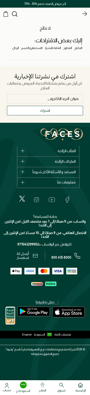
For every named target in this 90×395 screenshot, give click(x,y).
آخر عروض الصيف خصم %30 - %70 (45, 3)
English (27, 334)
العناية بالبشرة (53, 48)
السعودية (39, 334)
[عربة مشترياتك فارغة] (6, 13)
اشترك (45, 110)
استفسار (23, 258)
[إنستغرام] (36, 199)
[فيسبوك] (67, 199)
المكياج (78, 48)
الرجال (15, 48)
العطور (67, 48)
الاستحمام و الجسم (31, 48)
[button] (44, 334)
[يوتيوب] (52, 199)
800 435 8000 (61, 257)
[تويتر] (22, 199)
